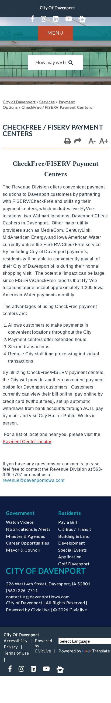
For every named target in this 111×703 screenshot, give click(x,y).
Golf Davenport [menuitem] (74, 563)
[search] (50, 62)
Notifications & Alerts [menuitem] (28, 529)
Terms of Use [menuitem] (16, 653)
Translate (101, 651)
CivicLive (40, 609)
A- (92, 141)
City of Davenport (19, 102)
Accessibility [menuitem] (15, 640)
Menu (55, 33)
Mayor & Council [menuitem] (23, 549)
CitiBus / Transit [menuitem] (74, 529)
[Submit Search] (70, 62)
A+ (103, 141)
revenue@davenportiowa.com (33, 480)
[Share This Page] (78, 141)
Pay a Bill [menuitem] (67, 522)
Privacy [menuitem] (11, 647)
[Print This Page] (67, 141)
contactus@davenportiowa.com (38, 596)
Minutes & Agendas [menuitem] (25, 536)
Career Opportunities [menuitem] (27, 542)
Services (47, 102)
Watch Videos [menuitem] (20, 522)
